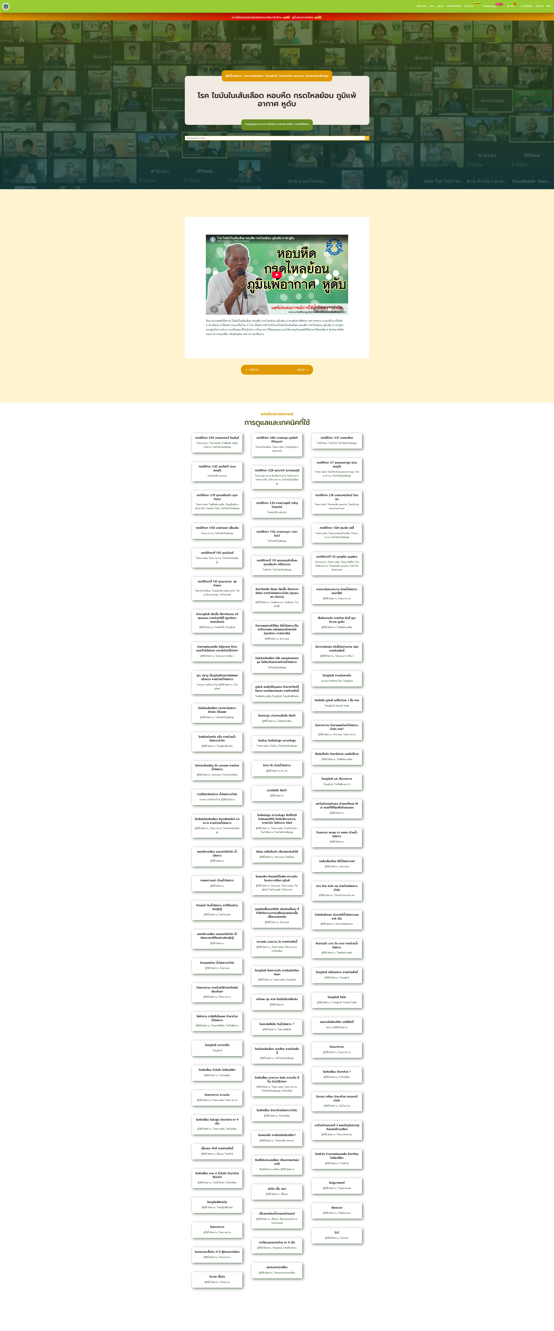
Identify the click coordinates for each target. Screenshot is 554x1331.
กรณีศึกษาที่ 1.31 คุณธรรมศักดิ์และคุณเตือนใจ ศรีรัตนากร (277, 562)
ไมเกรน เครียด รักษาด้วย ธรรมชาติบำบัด (337, 1098)
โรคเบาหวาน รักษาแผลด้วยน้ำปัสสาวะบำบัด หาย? (336, 727)
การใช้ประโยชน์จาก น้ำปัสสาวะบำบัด (217, 794)
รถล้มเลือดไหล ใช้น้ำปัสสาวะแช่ (337, 861)
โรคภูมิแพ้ (271, 76)
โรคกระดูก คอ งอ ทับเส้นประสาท (270, 476)
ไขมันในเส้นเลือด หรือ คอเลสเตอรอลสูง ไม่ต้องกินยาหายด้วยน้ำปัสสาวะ (276, 660)
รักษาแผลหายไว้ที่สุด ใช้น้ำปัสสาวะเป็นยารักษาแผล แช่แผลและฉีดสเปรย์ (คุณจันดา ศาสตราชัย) (276, 629)
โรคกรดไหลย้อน (253, 76)
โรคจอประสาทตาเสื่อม (284, 1273)
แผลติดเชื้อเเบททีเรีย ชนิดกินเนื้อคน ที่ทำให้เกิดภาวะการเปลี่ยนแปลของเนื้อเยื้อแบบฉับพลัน (277, 913)
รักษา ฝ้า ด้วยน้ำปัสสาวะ (277, 765)
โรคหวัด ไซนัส (213, 508)
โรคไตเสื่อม (224, 1075)
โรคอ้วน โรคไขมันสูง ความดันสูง (277, 740)
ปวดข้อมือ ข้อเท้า (277, 790)
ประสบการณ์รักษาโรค (207, 684)
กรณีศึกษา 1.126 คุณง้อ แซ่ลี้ (337, 528)
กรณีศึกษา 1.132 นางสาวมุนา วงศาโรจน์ (277, 534)
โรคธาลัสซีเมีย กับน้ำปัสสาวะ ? (277, 1024)
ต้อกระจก (336, 1208)
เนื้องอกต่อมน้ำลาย (288, 1219)
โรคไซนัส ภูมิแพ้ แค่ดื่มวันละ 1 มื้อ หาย (337, 700)
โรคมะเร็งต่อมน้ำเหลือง (339, 533)
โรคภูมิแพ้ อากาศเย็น (217, 1045)
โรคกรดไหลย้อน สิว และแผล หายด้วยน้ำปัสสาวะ (217, 767)
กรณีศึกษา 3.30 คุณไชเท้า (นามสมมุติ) (217, 468)
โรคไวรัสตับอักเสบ (344, 924)
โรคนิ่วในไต (218, 1182)
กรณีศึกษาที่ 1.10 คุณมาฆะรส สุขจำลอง (217, 583)
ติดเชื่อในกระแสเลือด (269, 1169)
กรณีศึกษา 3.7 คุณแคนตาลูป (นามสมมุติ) (337, 465)
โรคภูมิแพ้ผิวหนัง (225, 746)
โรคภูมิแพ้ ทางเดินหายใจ (337, 675)
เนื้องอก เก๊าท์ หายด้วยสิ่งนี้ (217, 1148)
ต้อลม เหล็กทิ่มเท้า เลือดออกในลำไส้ (277, 852)
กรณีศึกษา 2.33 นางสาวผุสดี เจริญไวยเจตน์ (277, 505)
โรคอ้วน (207, 447)
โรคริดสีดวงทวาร (342, 784)
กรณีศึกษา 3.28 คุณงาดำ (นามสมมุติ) (277, 470)
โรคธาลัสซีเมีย (218, 1025)
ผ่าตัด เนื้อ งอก (277, 1189)
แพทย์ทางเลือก (285, 124)
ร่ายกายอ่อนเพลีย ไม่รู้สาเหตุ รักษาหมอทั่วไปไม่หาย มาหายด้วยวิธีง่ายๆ (217, 649)
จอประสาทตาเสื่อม (277, 1267)
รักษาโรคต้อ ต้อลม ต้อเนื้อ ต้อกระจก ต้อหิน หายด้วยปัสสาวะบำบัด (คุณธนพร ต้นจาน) (277, 593)
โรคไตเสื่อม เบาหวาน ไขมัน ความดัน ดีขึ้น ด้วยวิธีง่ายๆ (277, 1080)
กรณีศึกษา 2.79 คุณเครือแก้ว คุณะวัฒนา (217, 497)
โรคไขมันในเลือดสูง (317, 76)
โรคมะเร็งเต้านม (344, 1134)
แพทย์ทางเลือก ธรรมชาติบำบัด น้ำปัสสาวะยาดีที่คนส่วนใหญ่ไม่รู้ (217, 936)
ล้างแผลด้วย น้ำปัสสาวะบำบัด (217, 963)
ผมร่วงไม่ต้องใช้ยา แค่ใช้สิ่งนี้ (337, 1022)
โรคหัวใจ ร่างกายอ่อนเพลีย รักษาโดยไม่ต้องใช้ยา (336, 1156)
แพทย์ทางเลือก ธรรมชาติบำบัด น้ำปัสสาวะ (217, 854)
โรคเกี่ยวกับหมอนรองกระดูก (341, 472)
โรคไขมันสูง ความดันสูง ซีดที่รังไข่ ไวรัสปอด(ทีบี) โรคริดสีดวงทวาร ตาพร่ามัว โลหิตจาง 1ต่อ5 (277, 819)
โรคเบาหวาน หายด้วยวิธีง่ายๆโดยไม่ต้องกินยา (217, 990)
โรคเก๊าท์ (229, 1154)
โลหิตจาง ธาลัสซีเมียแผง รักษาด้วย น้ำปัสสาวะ (217, 1018)
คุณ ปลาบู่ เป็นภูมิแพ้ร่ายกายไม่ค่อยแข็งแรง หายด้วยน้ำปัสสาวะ (217, 677)
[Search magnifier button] (367, 138)
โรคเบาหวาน (207, 533)
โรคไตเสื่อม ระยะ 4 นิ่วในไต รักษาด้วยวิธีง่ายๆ (217, 1175)
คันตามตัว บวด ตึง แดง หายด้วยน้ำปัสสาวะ (337, 945)
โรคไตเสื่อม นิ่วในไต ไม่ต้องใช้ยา (217, 1070)
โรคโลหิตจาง (232, 1025)
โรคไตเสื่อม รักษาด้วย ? (337, 1072)
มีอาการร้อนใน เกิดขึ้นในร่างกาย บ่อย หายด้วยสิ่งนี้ (336, 649)
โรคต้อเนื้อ (219, 627)
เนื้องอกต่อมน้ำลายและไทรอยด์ (277, 1214)
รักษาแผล (216, 775)
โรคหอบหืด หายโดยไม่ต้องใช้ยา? (277, 1135)
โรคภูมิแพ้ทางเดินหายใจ (223, 591)
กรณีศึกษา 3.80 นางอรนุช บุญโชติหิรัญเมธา (276, 440)
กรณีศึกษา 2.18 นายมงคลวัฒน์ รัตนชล (336, 497)
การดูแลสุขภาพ (252, 124)
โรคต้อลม (289, 602)
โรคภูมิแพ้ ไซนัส (337, 997)
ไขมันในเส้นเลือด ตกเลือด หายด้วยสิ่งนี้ (277, 1051)
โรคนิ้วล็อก (322, 443)
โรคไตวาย (225, 1282)
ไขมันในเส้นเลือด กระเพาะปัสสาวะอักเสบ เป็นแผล (217, 710)
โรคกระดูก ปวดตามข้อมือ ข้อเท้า (277, 715)
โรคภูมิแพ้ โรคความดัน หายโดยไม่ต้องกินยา (277, 972)
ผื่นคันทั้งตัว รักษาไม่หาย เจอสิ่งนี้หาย (337, 754)
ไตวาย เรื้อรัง (217, 1277)
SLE (337, 1232)
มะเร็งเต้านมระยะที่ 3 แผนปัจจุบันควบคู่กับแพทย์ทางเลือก (337, 1127)
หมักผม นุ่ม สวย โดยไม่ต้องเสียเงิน (277, 999)
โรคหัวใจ (267, 569)
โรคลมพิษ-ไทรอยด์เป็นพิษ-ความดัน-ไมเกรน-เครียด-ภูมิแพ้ (277, 878)
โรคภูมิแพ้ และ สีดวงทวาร (337, 779)
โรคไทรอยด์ (225, 594)
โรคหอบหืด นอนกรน (291, 76)
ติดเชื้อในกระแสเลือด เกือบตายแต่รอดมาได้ (277, 1162)
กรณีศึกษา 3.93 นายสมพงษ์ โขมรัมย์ (217, 438)
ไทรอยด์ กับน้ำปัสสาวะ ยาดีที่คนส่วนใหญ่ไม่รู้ (217, 907)
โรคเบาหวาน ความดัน (217, 1095)
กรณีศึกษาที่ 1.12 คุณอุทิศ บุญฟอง (336, 557)
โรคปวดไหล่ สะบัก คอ (344, 895)
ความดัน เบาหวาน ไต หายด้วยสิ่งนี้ (277, 942)
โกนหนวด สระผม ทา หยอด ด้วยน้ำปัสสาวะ (336, 834)
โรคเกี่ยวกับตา (290, 828)
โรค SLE (344, 1238)
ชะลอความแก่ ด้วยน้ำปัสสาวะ (217, 880)
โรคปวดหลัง (215, 443)
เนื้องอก (219, 1154)
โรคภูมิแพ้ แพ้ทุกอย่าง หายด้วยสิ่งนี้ (337, 972)
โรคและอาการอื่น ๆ (225, 656)
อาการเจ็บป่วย (269, 124)
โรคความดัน (202, 504)
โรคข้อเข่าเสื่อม (284, 721)
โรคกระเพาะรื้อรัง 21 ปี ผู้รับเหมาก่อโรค (217, 1252)
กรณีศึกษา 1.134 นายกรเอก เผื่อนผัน (217, 528)
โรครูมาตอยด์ (337, 1183)
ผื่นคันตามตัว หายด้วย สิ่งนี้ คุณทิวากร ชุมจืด (337, 620)
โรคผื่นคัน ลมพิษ (229, 443)
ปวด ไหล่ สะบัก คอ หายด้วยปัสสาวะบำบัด (337, 888)
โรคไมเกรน (286, 889)
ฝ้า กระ (284, 771)
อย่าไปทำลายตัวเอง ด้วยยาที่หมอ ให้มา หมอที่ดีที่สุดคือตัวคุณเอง (337, 806)
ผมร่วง (329, 1027)
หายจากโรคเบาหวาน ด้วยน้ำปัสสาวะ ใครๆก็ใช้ (336, 591)
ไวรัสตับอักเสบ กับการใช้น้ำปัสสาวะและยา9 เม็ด (337, 917)
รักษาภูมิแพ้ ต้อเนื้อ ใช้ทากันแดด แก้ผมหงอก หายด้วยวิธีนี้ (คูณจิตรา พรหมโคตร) (217, 618)
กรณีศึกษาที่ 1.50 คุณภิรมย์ (217, 553)
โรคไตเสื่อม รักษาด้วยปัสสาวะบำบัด (277, 1110)
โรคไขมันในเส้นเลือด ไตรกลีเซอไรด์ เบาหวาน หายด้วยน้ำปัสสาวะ (217, 821)
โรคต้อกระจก (277, 602)
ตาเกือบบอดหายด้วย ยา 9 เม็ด (277, 1242)
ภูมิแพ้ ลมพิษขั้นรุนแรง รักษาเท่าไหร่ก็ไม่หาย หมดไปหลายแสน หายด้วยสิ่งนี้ (277, 689)
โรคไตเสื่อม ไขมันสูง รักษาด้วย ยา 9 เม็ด (217, 1122)
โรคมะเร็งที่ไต (347, 562)
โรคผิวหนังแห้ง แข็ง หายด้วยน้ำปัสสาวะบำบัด (217, 739)
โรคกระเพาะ (202, 443)
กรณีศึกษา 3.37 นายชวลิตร (337, 438)
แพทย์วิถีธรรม (302, 124)
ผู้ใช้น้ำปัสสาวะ (233, 76)
